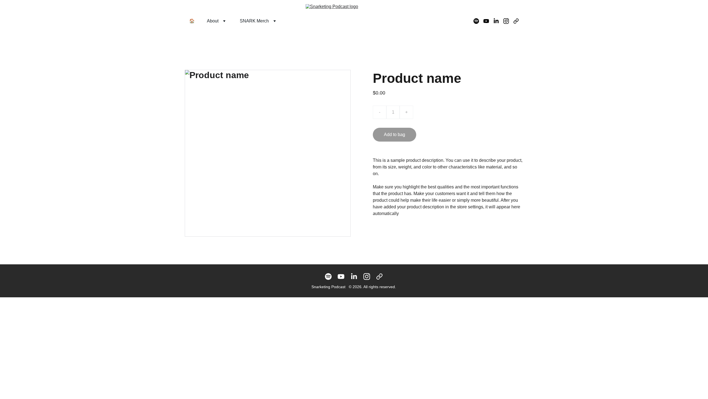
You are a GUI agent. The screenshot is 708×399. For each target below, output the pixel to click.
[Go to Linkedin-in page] (498, 21)
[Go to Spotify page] (478, 21)
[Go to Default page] (516, 21)
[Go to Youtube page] (488, 21)
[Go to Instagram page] (508, 21)
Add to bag (394, 134)
